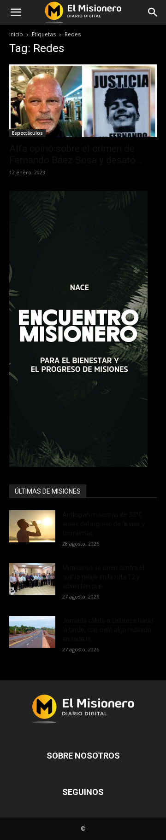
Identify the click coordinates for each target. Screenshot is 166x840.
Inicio (16, 34)
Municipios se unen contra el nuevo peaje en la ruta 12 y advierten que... (103, 577)
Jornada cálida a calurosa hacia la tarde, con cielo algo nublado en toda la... (108, 630)
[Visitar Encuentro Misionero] (83, 329)
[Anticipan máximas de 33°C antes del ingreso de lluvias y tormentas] (32, 526)
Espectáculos (27, 133)
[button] (15, 12)
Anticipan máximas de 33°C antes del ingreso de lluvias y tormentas (103, 524)
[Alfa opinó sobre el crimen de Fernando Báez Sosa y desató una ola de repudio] (83, 100)
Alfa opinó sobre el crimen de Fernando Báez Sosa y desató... (75, 154)
